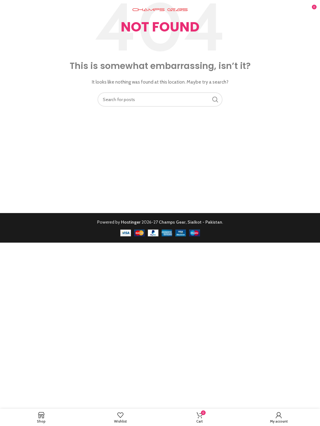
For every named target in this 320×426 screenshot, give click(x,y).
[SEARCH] (215, 99)
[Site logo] (160, 9)
